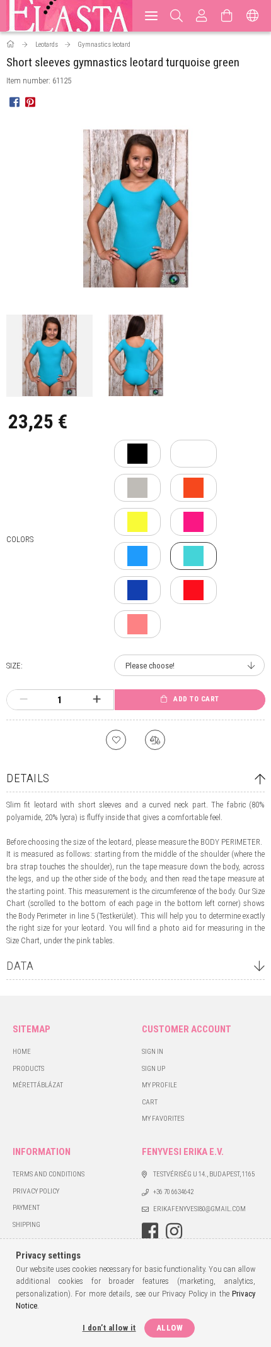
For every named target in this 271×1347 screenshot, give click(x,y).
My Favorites (163, 1118)
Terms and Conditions (48, 1174)
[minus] (23, 699)
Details (28, 778)
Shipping (26, 1225)
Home (22, 1052)
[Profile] (202, 16)
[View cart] (227, 16)
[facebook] (14, 101)
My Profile (159, 1085)
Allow (169, 1327)
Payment (26, 1208)
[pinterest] (30, 101)
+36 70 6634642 (173, 1192)
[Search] (177, 16)
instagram (174, 1231)
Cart (150, 1102)
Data (19, 965)
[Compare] (155, 740)
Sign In (152, 1052)
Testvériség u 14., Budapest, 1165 (204, 1174)
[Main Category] (11, 44)
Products (28, 1069)
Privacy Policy (36, 1191)
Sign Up (153, 1069)
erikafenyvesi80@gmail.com (199, 1209)
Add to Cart (196, 699)
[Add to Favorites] (116, 740)
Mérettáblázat (38, 1085)
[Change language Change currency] (252, 16)
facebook (150, 1231)
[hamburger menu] (151, 16)
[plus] (96, 699)
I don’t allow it (109, 1327)
